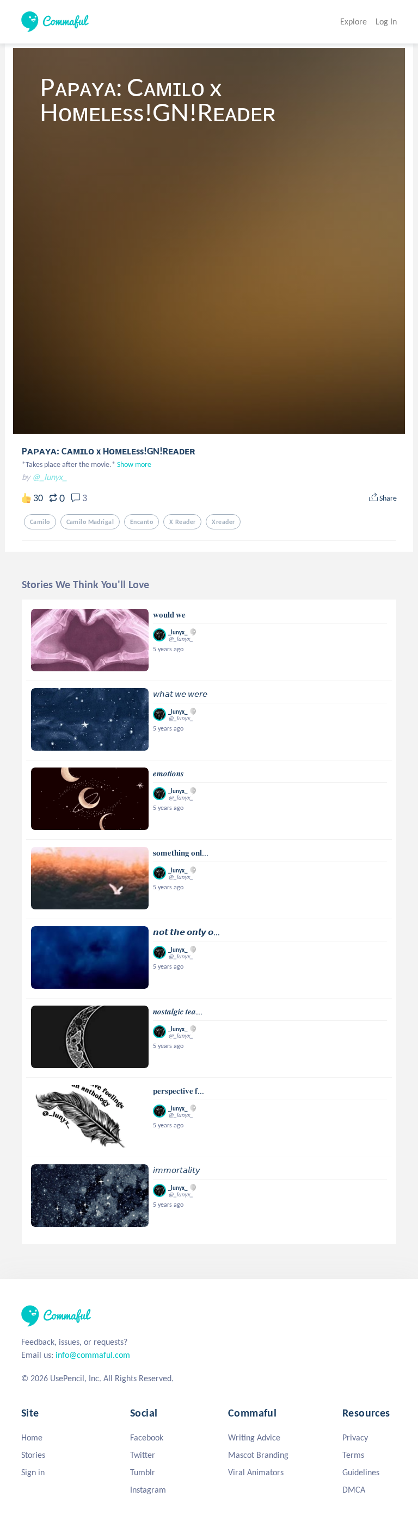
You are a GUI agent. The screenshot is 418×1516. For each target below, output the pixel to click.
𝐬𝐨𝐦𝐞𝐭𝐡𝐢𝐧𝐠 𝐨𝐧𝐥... (180, 853)
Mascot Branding (258, 1455)
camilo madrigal (90, 522)
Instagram (148, 1489)
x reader (182, 522)
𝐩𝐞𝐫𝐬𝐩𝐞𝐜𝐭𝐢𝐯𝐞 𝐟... (178, 1091)
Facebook (146, 1437)
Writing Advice (254, 1437)
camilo (40, 522)
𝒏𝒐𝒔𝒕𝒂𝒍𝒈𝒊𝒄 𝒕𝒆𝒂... (177, 1011)
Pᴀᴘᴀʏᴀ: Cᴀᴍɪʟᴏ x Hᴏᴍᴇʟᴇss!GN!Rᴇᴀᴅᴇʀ (108, 451)
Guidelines (360, 1472)
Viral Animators (256, 1472)
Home (31, 1437)
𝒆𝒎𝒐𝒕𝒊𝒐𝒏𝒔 (168, 773)
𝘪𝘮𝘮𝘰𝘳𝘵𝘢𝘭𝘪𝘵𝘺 (176, 1170)
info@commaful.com (93, 1355)
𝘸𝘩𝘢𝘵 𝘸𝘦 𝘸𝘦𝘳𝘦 (180, 694)
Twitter (142, 1455)
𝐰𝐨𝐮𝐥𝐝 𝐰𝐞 (169, 615)
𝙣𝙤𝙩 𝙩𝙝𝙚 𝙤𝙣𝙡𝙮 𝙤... (186, 932)
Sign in (33, 1472)
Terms (353, 1455)
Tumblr (142, 1472)
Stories (33, 1455)
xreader (223, 522)
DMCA (353, 1489)
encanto (141, 522)
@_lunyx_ (49, 477)
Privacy (355, 1437)
